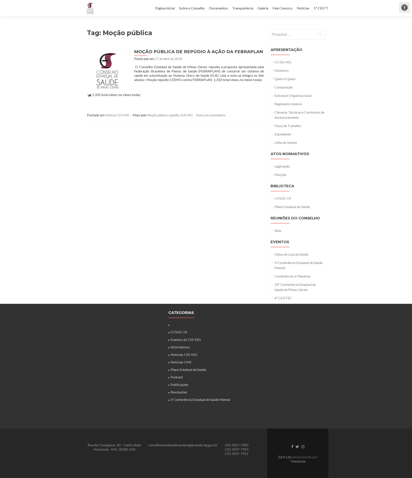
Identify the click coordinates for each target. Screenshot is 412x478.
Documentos (218, 8)
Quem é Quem (284, 79)
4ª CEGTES (282, 298)
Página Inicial (165, 8)
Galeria (263, 8)
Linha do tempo (285, 142)
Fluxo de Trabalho (287, 126)
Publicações (179, 384)
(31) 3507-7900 (236, 445)
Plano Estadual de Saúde (292, 207)
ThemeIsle (298, 461)
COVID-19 (282, 198)
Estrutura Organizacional (292, 95)
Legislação (282, 166)
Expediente (282, 134)
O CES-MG (282, 62)
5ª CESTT (321, 8)
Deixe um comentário (211, 115)
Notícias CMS (181, 362)
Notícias (303, 8)
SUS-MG (186, 115)
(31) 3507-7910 (236, 449)
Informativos (180, 347)
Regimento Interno (288, 104)
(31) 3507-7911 (236, 453)
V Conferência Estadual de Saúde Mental (200, 399)
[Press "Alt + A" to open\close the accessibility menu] (404, 7)
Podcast (177, 377)
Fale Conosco (282, 8)
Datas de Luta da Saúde (291, 254)
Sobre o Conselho (192, 8)
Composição (283, 87)
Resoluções (179, 392)
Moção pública (157, 115)
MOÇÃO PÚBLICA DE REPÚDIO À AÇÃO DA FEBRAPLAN (198, 51)
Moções (280, 174)
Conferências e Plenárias (292, 276)
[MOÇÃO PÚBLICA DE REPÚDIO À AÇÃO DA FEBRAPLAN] (108, 70)
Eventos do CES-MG (186, 339)
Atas (277, 230)
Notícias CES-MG (117, 115)
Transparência (242, 8)
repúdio (174, 115)
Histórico (281, 70)
